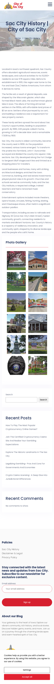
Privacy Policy (9, 557)
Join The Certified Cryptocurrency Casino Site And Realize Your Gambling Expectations (26, 440)
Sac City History (10, 549)
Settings (27, 669)
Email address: (9, 583)
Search (9, 394)
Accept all (27, 676)
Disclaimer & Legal (12, 553)
